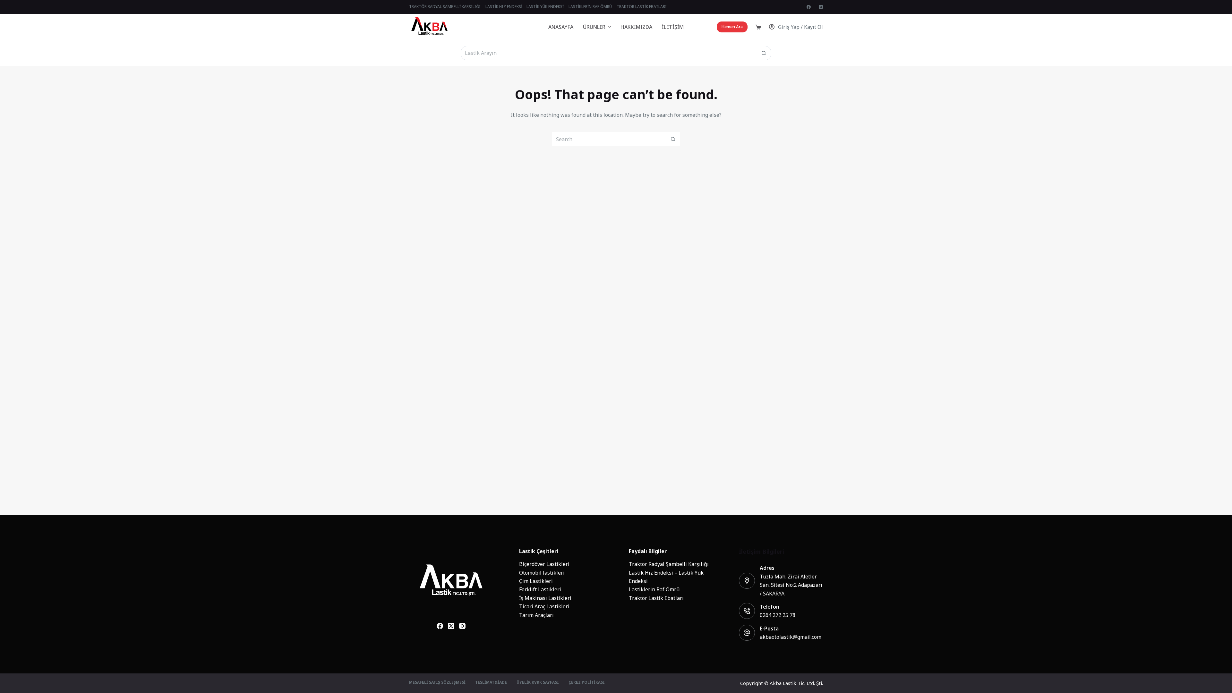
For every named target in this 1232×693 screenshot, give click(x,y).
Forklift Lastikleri (540, 589)
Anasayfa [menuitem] (560, 27)
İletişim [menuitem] (673, 27)
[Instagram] (821, 7)
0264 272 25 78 (777, 615)
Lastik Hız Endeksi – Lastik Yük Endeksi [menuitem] (524, 7)
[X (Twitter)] (451, 626)
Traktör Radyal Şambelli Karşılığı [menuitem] (445, 7)
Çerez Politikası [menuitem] (587, 682)
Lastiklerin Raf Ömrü (654, 589)
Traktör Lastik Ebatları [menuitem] (642, 7)
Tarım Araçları (536, 615)
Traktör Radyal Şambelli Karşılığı (669, 564)
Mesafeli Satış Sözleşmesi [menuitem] (437, 682)
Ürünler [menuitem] (594, 27)
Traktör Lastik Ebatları (656, 598)
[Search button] (764, 53)
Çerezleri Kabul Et (40, 674)
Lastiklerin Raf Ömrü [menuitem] (590, 7)
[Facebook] (809, 7)
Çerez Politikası (33, 659)
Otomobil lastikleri (542, 573)
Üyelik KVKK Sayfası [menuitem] (538, 682)
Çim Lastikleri (536, 581)
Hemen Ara (732, 26)
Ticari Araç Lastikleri (544, 606)
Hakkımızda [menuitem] (636, 27)
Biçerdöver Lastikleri (544, 564)
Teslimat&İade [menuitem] (491, 682)
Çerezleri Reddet (89, 674)
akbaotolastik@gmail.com (790, 637)
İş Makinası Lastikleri (545, 598)
